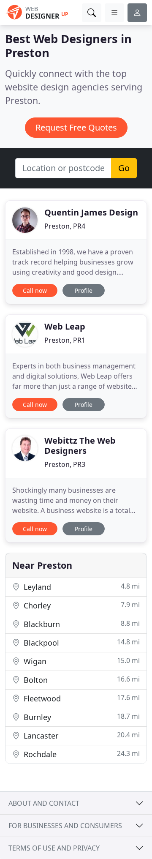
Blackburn (81, 624)
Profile (83, 290)
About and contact (43, 803)
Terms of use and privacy (54, 848)
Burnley (81, 717)
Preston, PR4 (64, 226)
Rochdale (81, 754)
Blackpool (81, 642)
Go (124, 168)
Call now (35, 290)
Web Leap (64, 326)
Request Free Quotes (76, 127)
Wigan (81, 661)
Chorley (81, 605)
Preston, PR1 (64, 340)
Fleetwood (81, 698)
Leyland (81, 586)
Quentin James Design (91, 212)
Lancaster (81, 735)
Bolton (81, 679)
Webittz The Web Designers (80, 445)
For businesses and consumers (65, 825)
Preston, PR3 (64, 464)
